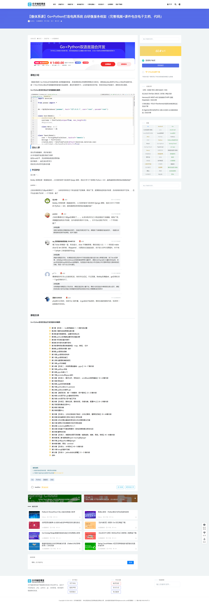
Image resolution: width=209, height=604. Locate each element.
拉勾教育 (148, 167)
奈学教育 (160, 160)
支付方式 (116, 587)
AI (148, 126)
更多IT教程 (119, 4)
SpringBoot (160, 143)
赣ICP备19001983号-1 (143, 600)
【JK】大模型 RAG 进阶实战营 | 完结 (154, 90)
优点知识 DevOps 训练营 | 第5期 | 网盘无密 (157, 94)
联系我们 (73, 592)
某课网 (160, 167)
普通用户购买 (150, 60)
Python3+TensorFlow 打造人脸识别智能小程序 (58, 512)
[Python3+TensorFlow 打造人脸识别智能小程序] (34, 514)
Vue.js (148, 150)
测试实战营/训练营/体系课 (173, 168)
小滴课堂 (172, 160)
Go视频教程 (39, 21)
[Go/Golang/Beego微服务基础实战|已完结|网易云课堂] (34, 535)
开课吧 (160, 164)
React (148, 143)
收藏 (121, 487)
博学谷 (148, 157)
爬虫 (148, 171)
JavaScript (173, 129)
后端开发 (46, 38)
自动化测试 (172, 171)
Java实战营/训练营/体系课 (148, 134)
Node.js (172, 136)
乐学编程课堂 (77, 600)
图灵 (172, 157)
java (160, 129)
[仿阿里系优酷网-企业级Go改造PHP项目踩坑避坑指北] (34, 525)
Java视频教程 (45, 548)
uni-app (172, 147)
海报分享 (130, 487)
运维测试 (110, 4)
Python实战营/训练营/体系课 (173, 140)
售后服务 (116, 592)
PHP (148, 140)
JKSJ (148, 136)
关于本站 (73, 583)
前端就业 (148, 153)
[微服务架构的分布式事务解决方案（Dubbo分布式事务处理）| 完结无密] (34, 546)
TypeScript (160, 147)
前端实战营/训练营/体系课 (173, 151)
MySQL (160, 136)
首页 (54, 4)
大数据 (148, 160)
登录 (170, 4)
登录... (33, 562)
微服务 (45, 479)
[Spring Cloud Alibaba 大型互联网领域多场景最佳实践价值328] (90, 546)
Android (160, 126)
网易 (160, 171)
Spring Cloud (172, 143)
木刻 (52, 479)
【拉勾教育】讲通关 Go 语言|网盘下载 (112, 522)
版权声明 (73, 587)
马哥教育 (148, 174)
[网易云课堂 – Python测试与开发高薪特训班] (90, 514)
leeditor (32, 21)
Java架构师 (160, 133)
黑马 (172, 174)
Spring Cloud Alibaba (148, 147)
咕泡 (160, 157)
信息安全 (160, 150)
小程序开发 (148, 164)
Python (38, 479)
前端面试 (172, 153)
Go (32, 479)
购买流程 (116, 583)
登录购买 (161, 65)
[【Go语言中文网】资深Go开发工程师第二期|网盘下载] (90, 535)
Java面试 (172, 133)
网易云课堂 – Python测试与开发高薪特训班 (113, 512)
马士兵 (160, 174)
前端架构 (160, 153)
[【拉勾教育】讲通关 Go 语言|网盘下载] (90, 525)
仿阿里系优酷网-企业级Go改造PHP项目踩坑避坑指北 (61, 522)
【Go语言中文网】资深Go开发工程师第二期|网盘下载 (117, 533)
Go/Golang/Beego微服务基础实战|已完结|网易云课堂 (61, 533)
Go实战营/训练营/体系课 (148, 130)
